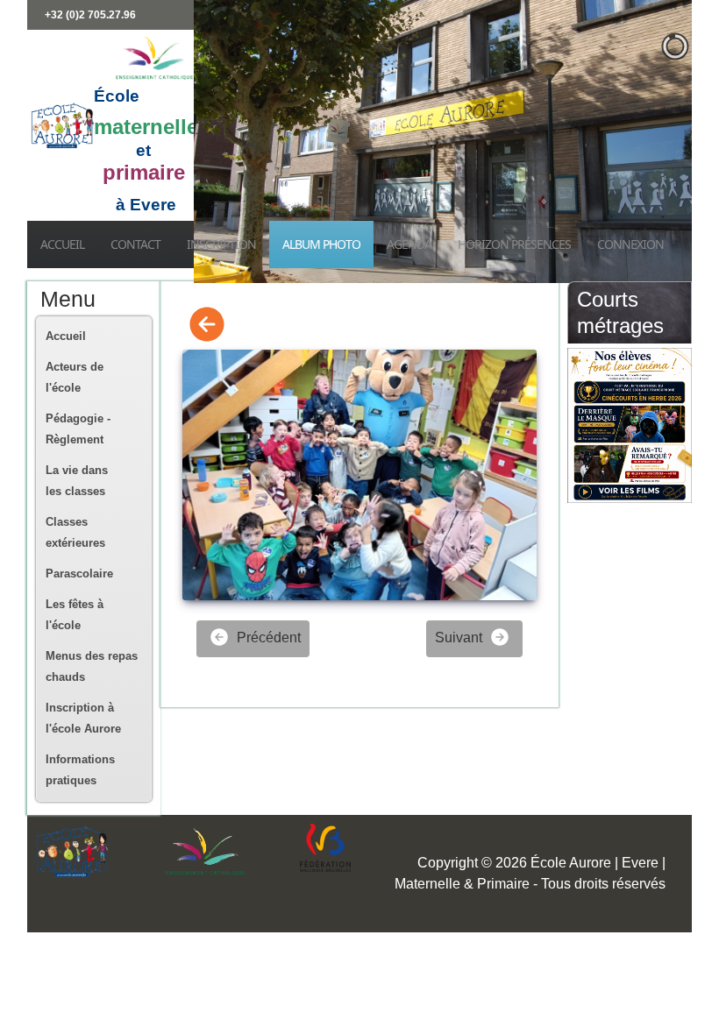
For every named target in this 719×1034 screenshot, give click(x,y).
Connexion (630, 244)
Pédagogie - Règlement (78, 429)
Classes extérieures (75, 532)
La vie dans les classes (77, 481)
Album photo (321, 244)
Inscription (221, 244)
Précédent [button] (267, 637)
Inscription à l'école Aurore (83, 718)
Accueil (62, 244)
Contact (135, 244)
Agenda (409, 244)
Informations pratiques (80, 770)
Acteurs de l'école (74, 377)
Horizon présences (514, 244)
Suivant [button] (460, 637)
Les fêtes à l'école (74, 615)
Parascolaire (79, 573)
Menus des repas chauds (92, 666)
